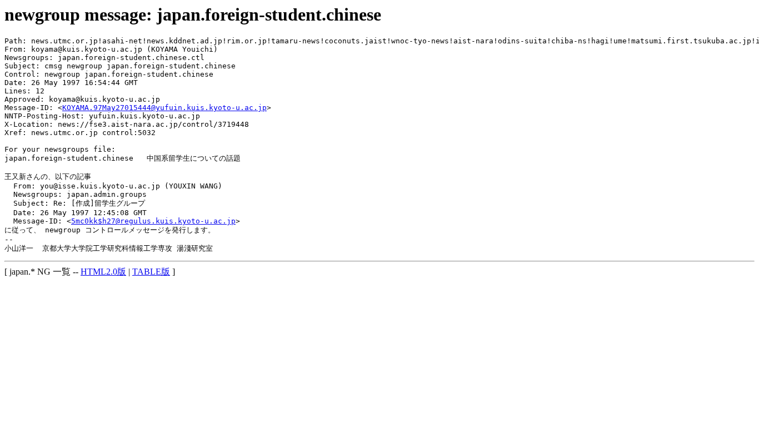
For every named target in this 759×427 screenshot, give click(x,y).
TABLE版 (151, 271)
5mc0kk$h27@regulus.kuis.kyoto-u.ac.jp (153, 221)
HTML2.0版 (103, 271)
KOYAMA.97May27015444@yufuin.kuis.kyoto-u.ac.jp (164, 107)
